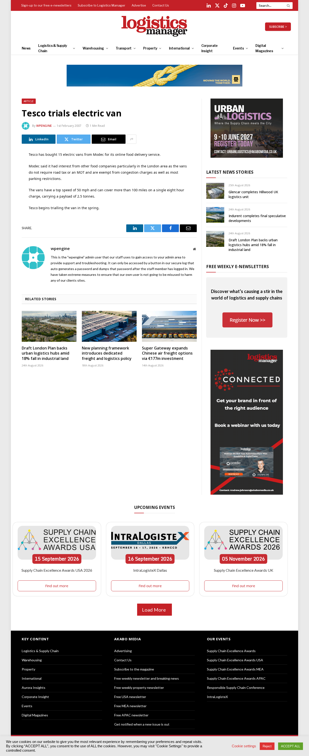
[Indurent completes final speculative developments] (215, 215)
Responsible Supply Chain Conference (236, 687)
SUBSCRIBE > (278, 27)
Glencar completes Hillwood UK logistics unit (253, 194)
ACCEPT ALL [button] (290, 746)
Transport (124, 48)
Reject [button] (267, 746)
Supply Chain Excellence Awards (231, 651)
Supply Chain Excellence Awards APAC (236, 678)
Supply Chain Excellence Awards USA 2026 (56, 570)
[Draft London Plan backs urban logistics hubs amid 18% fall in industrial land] (49, 326)
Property (150, 48)
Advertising (123, 651)
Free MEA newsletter (130, 706)
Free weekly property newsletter (139, 687)
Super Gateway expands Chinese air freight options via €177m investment (167, 353)
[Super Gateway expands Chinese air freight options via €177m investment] (169, 326)
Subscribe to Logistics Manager (101, 5)
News (26, 48)
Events (238, 48)
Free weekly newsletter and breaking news (146, 678)
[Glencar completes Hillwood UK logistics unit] (215, 191)
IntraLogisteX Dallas (150, 570)
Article (29, 101)
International (179, 48)
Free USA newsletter (130, 697)
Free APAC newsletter (131, 715)
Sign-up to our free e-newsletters (46, 5)
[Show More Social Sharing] (131, 139)
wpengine (44, 126)
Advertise (139, 5)
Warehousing (93, 48)
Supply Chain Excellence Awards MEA (235, 669)
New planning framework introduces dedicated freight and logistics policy (107, 353)
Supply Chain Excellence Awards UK (243, 570)
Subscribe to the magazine (134, 669)
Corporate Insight (209, 48)
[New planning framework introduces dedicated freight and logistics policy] (109, 326)
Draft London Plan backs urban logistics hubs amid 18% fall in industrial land (45, 353)
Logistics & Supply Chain (52, 48)
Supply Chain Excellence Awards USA (235, 660)
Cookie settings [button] (244, 746)
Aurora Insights (33, 687)
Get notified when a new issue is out (141, 724)
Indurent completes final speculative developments (257, 218)
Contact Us (160, 5)
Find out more (56, 585)
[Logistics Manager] (154, 27)
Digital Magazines (264, 48)
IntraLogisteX (217, 697)
